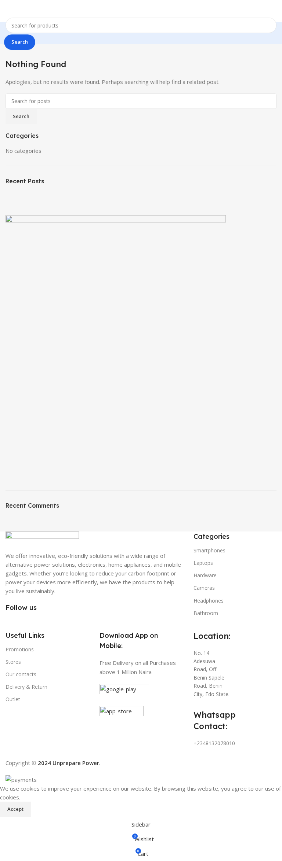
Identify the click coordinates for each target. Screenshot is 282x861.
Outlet (13, 699)
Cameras (204, 587)
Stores (13, 661)
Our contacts (21, 674)
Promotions (20, 649)
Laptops (203, 562)
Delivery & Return (26, 686)
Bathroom (206, 613)
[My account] (273, 11)
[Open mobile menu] (8, 11)
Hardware (205, 575)
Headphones (209, 600)
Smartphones (209, 550)
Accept (15, 809)
